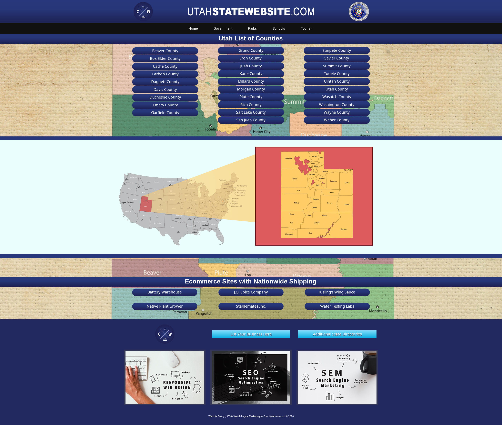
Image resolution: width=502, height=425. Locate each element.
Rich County (251, 104)
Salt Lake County (251, 112)
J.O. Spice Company (251, 292)
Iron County (251, 58)
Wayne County (337, 112)
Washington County (336, 104)
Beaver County (165, 50)
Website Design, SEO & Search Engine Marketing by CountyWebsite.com (246, 416)
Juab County (251, 66)
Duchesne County (165, 97)
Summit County (337, 66)
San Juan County (251, 119)
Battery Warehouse (164, 292)
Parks (252, 28)
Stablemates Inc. (251, 306)
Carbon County (165, 74)
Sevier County (336, 58)
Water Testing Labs (337, 306)
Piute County (250, 96)
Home (193, 28)
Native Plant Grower (165, 306)
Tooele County (337, 73)
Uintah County (337, 81)
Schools (279, 28)
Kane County (251, 73)
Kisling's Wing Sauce (337, 292)
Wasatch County (336, 96)
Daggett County (165, 81)
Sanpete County (337, 50)
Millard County (251, 81)
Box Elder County (165, 58)
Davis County (165, 89)
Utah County (337, 89)
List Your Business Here (251, 334)
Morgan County (251, 89)
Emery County (165, 105)
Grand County (250, 50)
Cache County (165, 66)
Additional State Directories (337, 334)
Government (223, 28)
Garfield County (165, 112)
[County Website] (143, 11)
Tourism (307, 28)
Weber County (336, 119)
